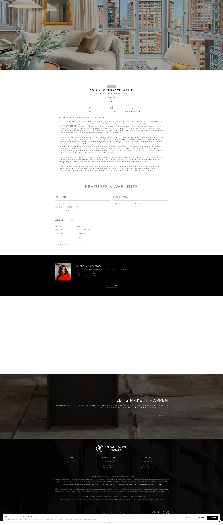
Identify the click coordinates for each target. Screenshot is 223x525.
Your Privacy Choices (111, 523)
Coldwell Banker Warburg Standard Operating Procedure (117, 476)
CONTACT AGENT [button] (111, 286)
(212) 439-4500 (110, 461)
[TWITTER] (168, 513)
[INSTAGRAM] (158, 513)
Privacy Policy (119, 513)
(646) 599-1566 (98, 276)
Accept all (212, 517)
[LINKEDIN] (163, 513)
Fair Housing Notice (94, 476)
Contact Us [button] (163, 416)
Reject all (189, 517)
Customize (201, 517)
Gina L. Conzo (89, 265)
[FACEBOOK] (154, 513)
